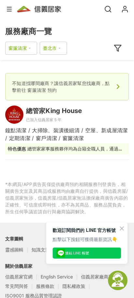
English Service (57, 276)
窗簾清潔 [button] (17, 48)
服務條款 (45, 286)
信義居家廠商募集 (99, 276)
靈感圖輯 (14, 249)
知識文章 (41, 249)
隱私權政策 (73, 286)
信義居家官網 (19, 276)
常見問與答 (16, 286)
